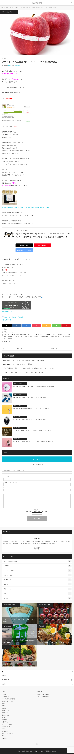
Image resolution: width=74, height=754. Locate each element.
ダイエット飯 (50, 336)
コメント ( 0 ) (37, 459)
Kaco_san (10, 329)
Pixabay (17, 65)
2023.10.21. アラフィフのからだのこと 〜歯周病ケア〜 (19, 364)
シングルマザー (37, 584)
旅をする (4, 703)
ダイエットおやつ (42, 336)
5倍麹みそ (37, 565)
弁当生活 (41, 626)
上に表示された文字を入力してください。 (37, 512)
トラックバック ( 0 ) (37, 464)
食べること (37, 598)
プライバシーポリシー (43, 696)
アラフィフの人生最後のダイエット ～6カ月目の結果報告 (29, 419)
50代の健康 (19, 334)
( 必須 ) (6, 476)
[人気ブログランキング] (16, 309)
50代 (5, 334)
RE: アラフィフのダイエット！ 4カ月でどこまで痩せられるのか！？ (33, 430)
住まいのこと (37, 589)
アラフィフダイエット (33, 334)
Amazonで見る (24, 245)
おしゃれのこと (37, 575)
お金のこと (5, 712)
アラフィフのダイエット (9, 12)
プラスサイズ (58, 336)
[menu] (71, 2)
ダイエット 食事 (32, 336)
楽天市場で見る (42, 245)
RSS (37, 743)
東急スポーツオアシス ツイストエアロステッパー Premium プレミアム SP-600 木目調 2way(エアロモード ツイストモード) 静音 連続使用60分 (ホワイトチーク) (43, 237)
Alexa (9, 65)
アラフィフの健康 (57, 334)
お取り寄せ (5, 722)
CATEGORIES (5, 680)
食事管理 (10, 338)
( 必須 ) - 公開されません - (11, 482)
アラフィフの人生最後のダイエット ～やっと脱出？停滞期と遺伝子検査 (33, 386)
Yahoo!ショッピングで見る (24, 250)
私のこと (37, 593)
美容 (3, 735)
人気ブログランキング (8, 312)
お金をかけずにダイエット (14, 336)
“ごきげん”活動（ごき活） (8, 699)
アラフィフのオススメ (37, 570)
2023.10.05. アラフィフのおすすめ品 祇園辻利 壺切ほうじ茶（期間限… (24, 360)
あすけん (24, 334)
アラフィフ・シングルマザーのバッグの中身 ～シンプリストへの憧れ (23, 372)
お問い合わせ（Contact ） (44, 694)
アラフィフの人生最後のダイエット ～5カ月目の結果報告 (29, 397)
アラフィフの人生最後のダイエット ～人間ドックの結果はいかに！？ (33, 442)
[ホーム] (37, 672)
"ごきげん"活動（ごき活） (37, 561)
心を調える (5, 705)
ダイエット (24, 336)
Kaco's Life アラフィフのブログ (35, 751)
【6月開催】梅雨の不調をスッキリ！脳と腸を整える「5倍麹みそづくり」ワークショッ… (28, 368)
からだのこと (37, 579)
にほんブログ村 (6, 320)
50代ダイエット (11, 334)
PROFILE (4, 675)
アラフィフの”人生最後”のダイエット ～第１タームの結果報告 (31, 408)
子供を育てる (5, 710)
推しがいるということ (7, 701)
